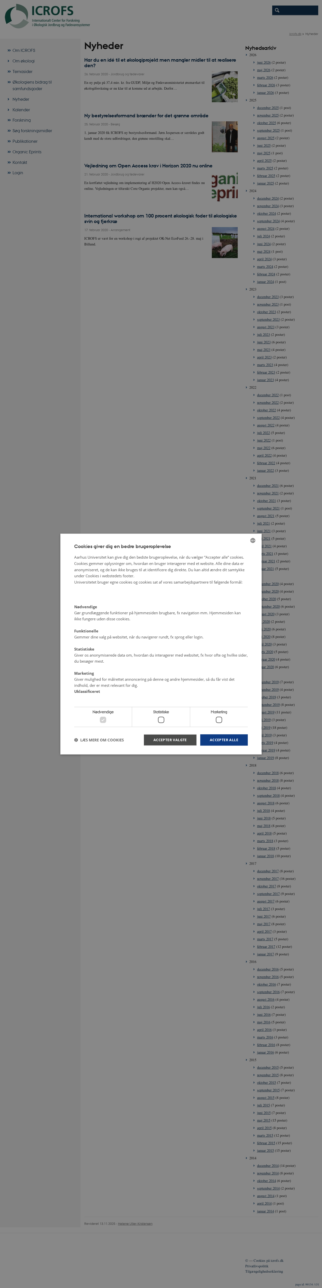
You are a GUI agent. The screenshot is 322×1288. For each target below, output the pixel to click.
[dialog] (161, 644)
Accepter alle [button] (224, 739)
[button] (99, 740)
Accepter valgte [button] (170, 739)
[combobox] (252, 540)
